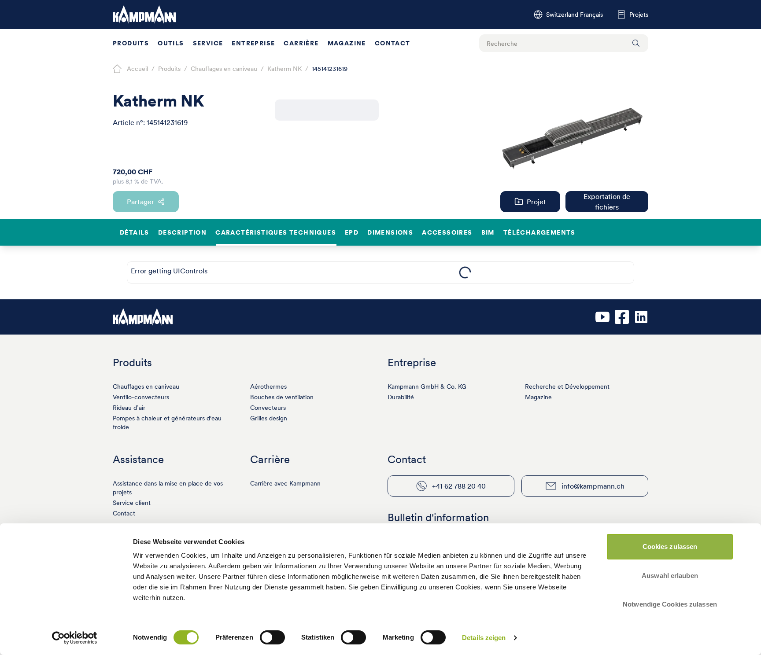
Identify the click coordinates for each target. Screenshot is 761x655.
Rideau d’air (129, 408)
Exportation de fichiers (607, 201)
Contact (392, 43)
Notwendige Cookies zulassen (670, 604)
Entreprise (253, 43)
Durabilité (401, 397)
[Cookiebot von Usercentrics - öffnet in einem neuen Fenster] (74, 637)
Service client (132, 503)
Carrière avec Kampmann (285, 483)
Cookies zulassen (670, 546)
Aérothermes (268, 386)
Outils (171, 43)
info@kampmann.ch (593, 486)
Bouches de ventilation (282, 397)
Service (208, 43)
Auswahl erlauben (670, 575)
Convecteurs (268, 408)
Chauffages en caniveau (146, 386)
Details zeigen (484, 637)
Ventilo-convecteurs (141, 397)
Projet (536, 201)
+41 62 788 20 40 (459, 486)
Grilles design (268, 418)
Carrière (301, 43)
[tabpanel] (464, 272)
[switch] (272, 637)
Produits (131, 43)
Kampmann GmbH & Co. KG (427, 386)
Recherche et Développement (567, 386)
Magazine (347, 43)
